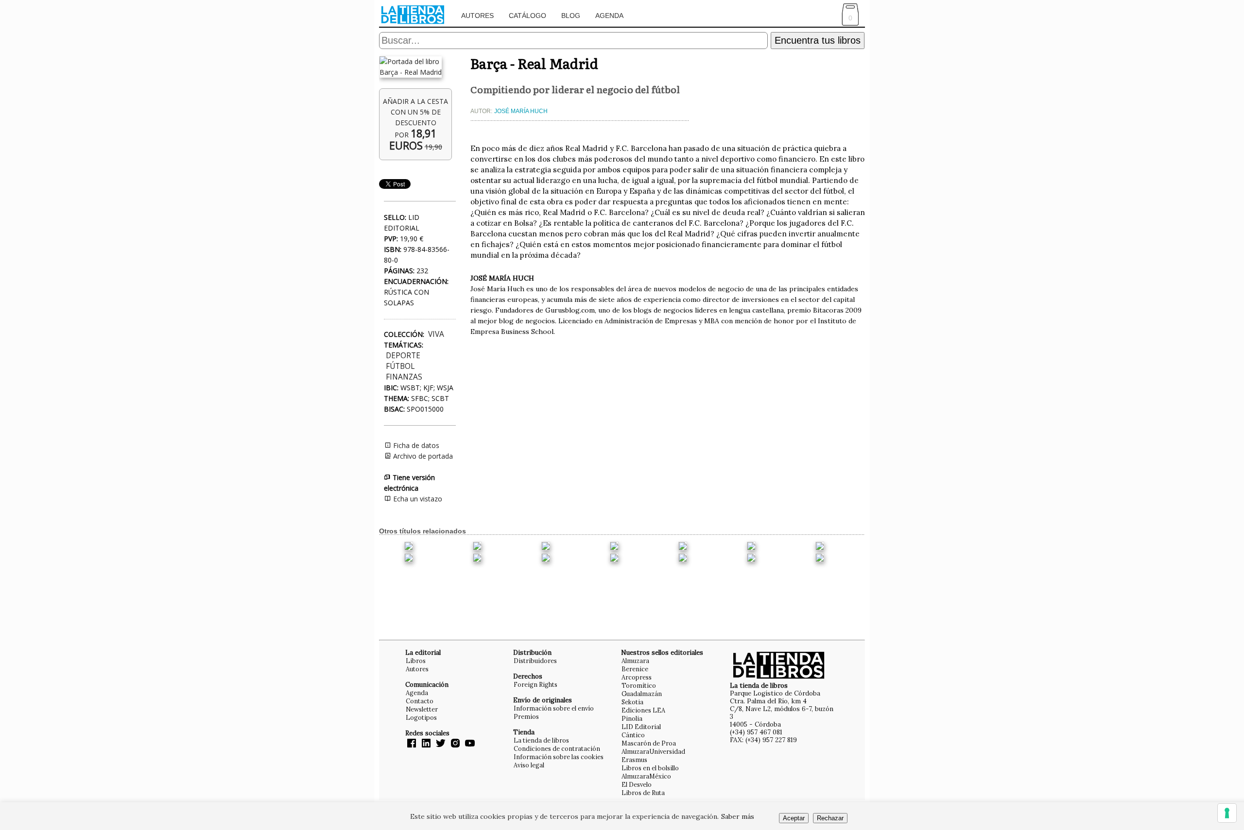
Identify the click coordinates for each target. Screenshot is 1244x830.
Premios (526, 716)
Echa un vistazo (416, 498)
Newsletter (422, 709)
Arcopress (637, 677)
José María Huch (521, 111)
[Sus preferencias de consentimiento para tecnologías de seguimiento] (1227, 813)
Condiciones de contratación (557, 748)
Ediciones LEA (643, 710)
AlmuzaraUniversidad (653, 751)
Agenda (609, 15)
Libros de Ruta (643, 793)
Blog (570, 15)
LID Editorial (641, 726)
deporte (403, 355)
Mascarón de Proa (649, 743)
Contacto (419, 701)
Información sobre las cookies (559, 757)
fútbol (400, 366)
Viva (436, 334)
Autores (477, 15)
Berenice (635, 669)
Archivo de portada (422, 456)
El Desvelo (637, 784)
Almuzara (635, 660)
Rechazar (830, 818)
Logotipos (421, 717)
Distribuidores (535, 660)
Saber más (737, 816)
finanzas (404, 377)
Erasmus (634, 760)
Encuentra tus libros (818, 40)
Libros (416, 660)
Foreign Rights (535, 684)
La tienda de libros (541, 740)
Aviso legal (529, 765)
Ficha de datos (415, 445)
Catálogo (527, 15)
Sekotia (632, 702)
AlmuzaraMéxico (646, 776)
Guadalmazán (642, 693)
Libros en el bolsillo (650, 768)
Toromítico (639, 685)
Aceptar (794, 818)
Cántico (633, 735)
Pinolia (632, 718)
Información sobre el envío (554, 708)
